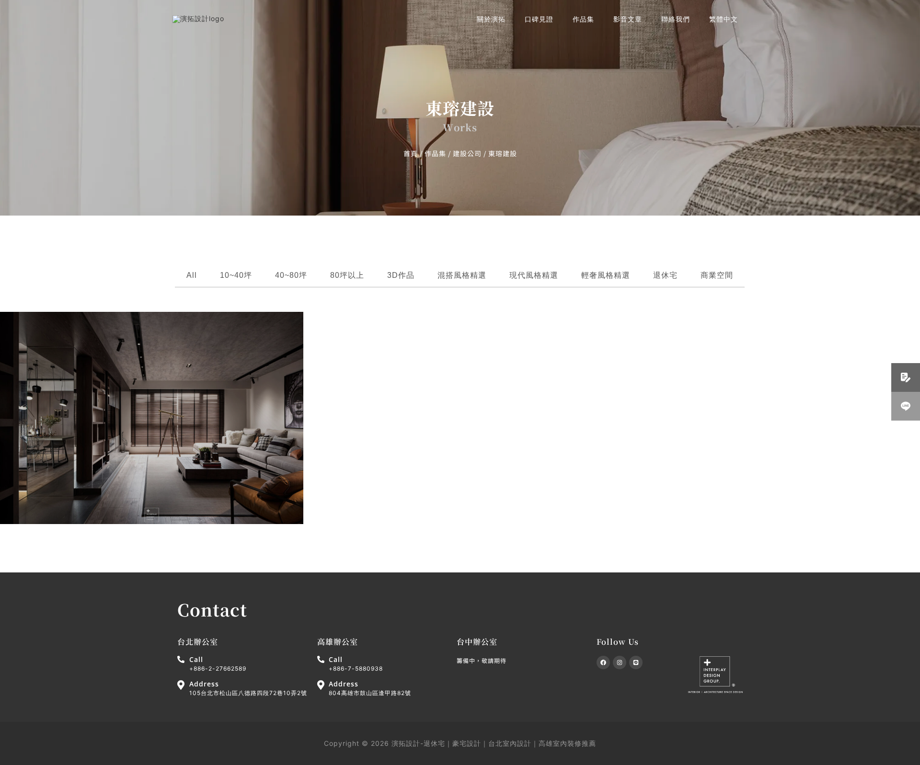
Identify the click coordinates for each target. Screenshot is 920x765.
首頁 (410, 153)
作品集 (435, 153)
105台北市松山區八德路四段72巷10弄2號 (248, 692)
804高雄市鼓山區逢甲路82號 (370, 692)
